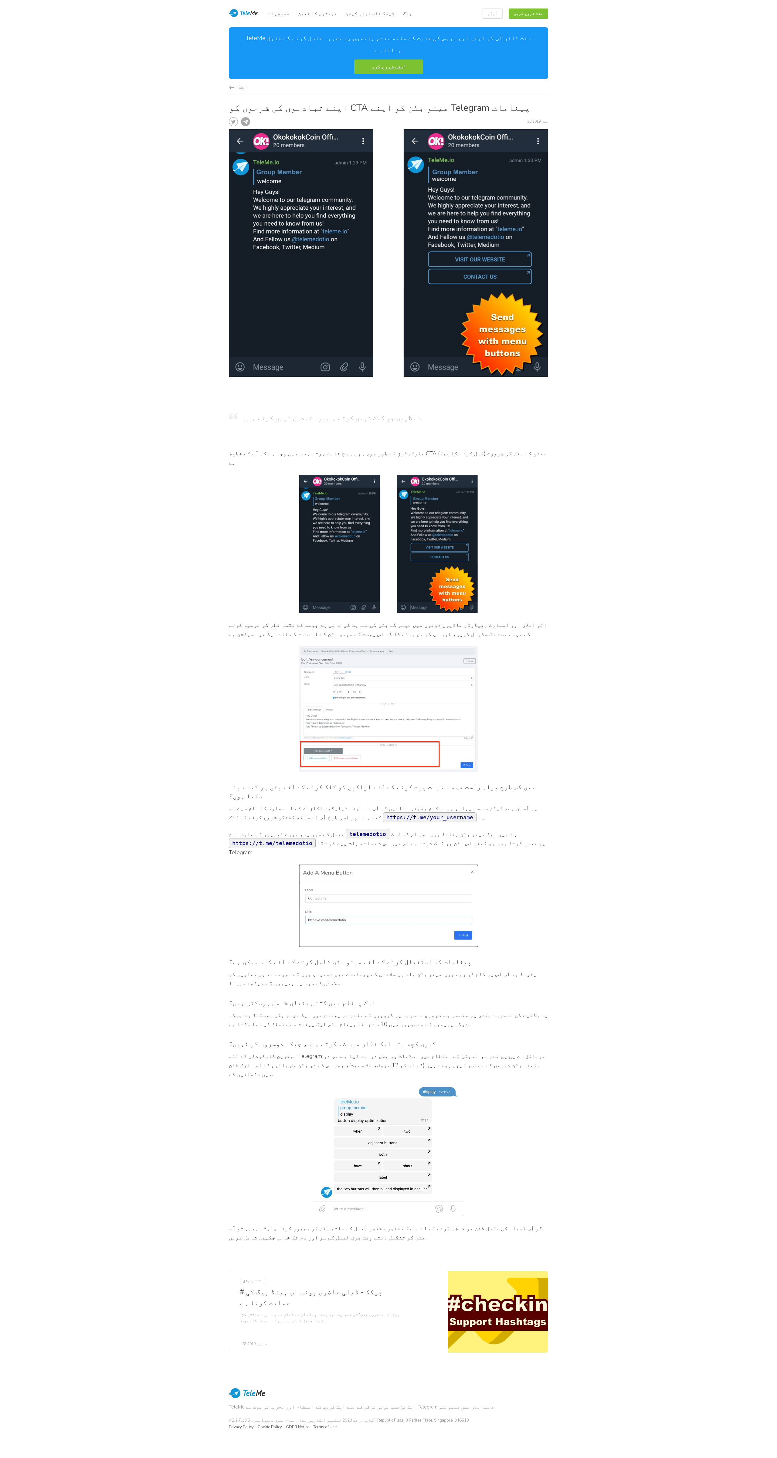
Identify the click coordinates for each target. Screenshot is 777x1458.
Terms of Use (325, 1427)
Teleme (244, 13)
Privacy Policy (241, 1427)
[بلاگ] (231, 87)
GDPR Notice (297, 1427)
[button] (388, 66)
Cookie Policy (270, 1427)
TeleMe (247, 1397)
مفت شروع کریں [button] (528, 13)
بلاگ (242, 87)
